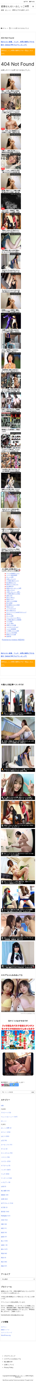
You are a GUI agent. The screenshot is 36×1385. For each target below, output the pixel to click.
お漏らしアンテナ (11, 579)
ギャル (4, 1149)
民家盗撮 (5, 1216)
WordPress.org (6, 1335)
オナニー (5, 1132)
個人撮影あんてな (11, 582)
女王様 (4, 1207)
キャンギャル (6, 1153)
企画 (3, 1186)
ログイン (4, 1327)
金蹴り (4, 1245)
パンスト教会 (10, 623)
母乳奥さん (9, 614)
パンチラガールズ (11, 608)
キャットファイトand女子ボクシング (16, 612)
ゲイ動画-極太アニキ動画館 (13, 619)
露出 (4, 1249)
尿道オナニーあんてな (12, 584)
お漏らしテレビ (10, 590)
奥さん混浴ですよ (11, 610)
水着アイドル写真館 (11, 601)
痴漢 (4, 1232)
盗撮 (4, 1236)
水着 (4, 1220)
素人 (4, 1241)
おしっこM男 (9, 577)
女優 (4, 1199)
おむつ (5, 1136)
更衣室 (5, 1211)
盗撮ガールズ (10, 599)
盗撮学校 (8, 636)
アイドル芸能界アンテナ (13, 573)
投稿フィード (5, 1330)
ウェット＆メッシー (9, 1117)
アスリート (6, 1112)
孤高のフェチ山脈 (11, 634)
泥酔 (4, 1224)
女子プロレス (7, 1203)
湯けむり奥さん (10, 597)
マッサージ (6, 1178)
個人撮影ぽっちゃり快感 (13, 605)
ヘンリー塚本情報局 (11, 575)
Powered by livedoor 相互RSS (13, 640)
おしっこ (4, 1121)
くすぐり (5, 1157)
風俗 (3, 1257)
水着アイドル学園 (11, 625)
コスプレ (5, 1161)
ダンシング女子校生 (11, 632)
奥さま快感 (9, 603)
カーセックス (6, 1144)
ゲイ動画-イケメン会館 (12, 630)
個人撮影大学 (10, 586)
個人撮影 (5, 1190)
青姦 (4, 1253)
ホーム (4, 28)
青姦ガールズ (10, 606)
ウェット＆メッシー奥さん (13, 618)
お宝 (4, 1140)
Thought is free (29, 1380)
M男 (2, 1105)
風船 (4, 1266)
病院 (4, 1228)
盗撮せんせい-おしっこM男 (13, 588)
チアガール (5, 1165)
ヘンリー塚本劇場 (11, 629)
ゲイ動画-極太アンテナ (12, 580)
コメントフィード (6, 1332)
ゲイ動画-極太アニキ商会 (13, 593)
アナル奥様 (9, 621)
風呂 (4, 1262)
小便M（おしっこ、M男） (13, 592)
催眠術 (4, 1195)
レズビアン (5, 1182)
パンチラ (6, 1170)
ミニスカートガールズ (12, 627)
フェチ (5, 1174)
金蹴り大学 (9, 595)
